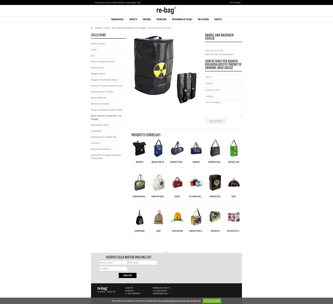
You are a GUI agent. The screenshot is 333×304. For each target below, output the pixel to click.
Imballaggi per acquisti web (103, 137)
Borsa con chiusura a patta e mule (106, 109)
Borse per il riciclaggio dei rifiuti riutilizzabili (106, 156)
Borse (107, 28)
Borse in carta (97, 67)
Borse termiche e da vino (102, 91)
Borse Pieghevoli (98, 97)
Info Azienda (203, 19)
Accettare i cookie (212, 301)
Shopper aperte (98, 73)
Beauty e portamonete (101, 149)
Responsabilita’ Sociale (182, 19)
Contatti (218, 19)
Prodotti (133, 19)
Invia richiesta (216, 121)
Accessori (95, 143)
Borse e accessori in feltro (102, 61)
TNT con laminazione (224, 54)
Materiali (147, 19)
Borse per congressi (100, 103)
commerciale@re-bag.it (160, 294)
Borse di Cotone (98, 43)
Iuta (93, 55)
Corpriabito (96, 131)
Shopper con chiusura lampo (104, 79)
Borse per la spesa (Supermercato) (106, 85)
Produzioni (161, 19)
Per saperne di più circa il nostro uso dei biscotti (179, 301)
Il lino (94, 49)
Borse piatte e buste (100, 125)
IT (92, 28)
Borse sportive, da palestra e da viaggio (129, 28)
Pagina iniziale (117, 19)
